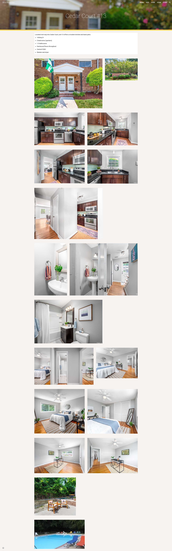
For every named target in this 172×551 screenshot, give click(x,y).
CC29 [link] (165, 2)
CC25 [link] (153, 2)
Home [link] (142, 2)
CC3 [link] (147, 2)
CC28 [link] (159, 2)
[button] (170, 2)
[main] (86, 15)
